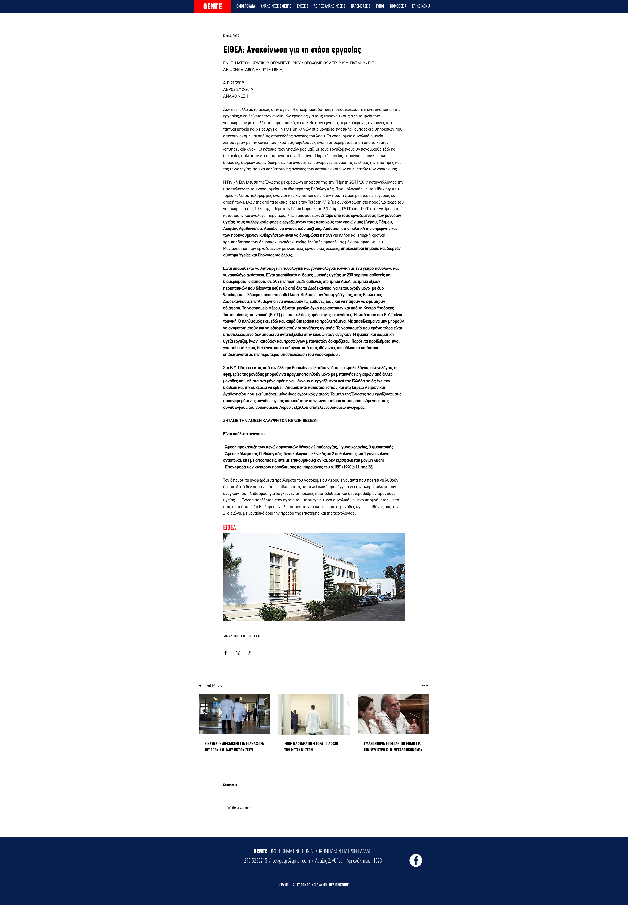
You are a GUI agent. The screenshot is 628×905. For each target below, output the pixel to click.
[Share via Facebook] (225, 652)
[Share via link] (249, 652)
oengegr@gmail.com (291, 860)
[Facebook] (415, 860)
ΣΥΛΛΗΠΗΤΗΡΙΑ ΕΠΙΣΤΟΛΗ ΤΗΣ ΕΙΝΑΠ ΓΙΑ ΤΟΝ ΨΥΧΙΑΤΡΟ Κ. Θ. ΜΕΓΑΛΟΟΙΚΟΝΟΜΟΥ (393, 746)
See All (424, 685)
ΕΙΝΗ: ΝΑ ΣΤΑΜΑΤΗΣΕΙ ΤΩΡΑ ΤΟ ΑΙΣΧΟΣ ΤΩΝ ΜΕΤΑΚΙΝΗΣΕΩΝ (311, 746)
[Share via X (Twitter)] (237, 652)
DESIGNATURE (339, 884)
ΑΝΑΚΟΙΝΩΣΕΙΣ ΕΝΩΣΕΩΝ (242, 636)
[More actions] (402, 36)
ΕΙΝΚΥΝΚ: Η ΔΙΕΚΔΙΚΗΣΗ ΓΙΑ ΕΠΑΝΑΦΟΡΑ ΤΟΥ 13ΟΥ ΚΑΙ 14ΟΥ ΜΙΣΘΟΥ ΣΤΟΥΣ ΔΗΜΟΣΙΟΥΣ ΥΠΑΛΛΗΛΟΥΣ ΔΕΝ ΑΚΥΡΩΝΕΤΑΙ (234, 747)
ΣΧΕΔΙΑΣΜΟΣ (320, 884)
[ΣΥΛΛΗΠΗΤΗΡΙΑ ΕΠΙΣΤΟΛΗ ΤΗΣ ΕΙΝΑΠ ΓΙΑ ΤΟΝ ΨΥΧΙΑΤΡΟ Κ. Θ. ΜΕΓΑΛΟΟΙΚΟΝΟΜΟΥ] (393, 714)
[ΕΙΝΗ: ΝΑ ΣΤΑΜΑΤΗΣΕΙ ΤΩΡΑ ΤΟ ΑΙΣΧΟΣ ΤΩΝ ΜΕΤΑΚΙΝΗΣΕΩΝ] (314, 714)
